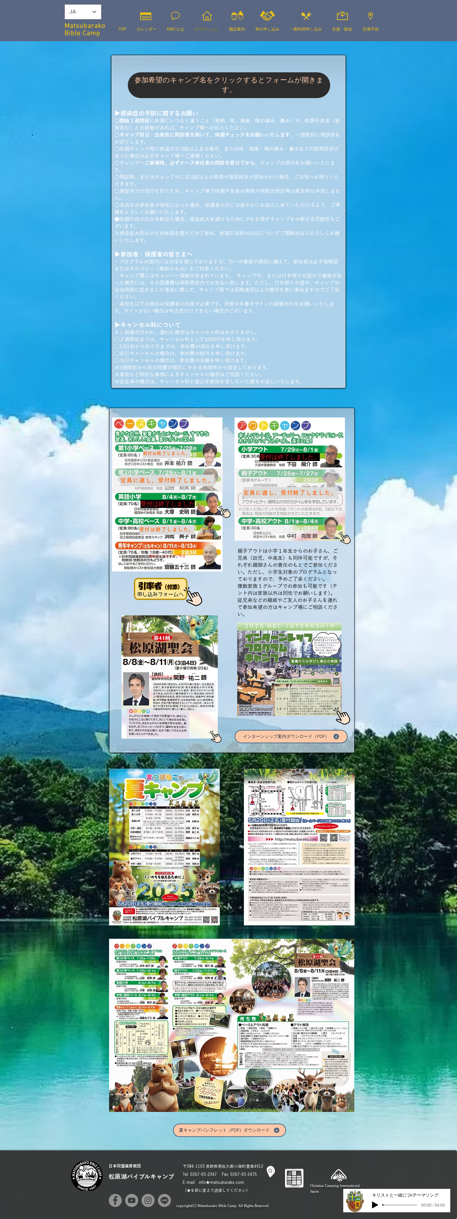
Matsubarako (85, 26)
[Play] (375, 1205)
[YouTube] (131, 1200)
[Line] (164, 1200)
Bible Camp (82, 33)
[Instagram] (148, 1200)
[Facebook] (115, 1200)
